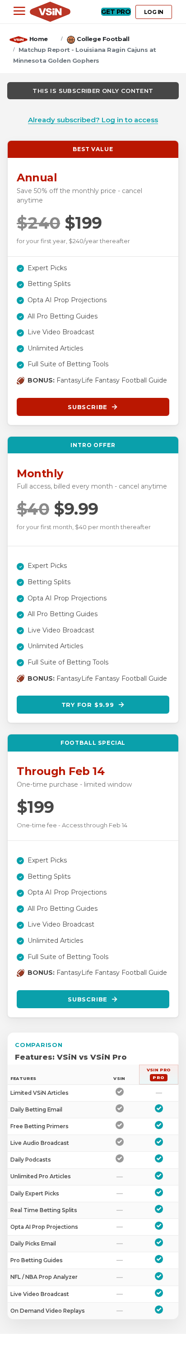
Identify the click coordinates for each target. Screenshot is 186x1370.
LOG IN (153, 12)
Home (38, 38)
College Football (103, 38)
